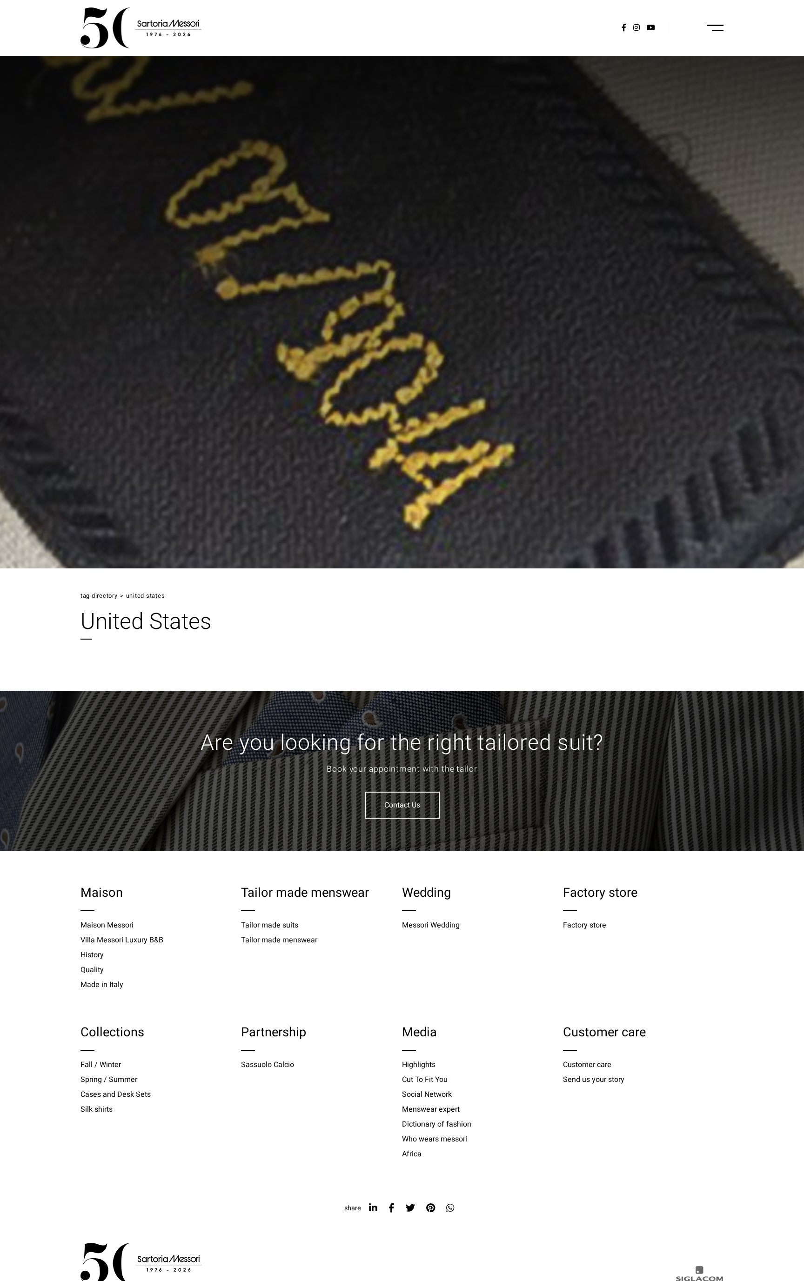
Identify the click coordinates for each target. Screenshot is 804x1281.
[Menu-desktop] (715, 28)
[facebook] (392, 1208)
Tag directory (99, 596)
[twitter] (410, 1208)
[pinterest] (430, 1208)
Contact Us (402, 805)
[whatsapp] (450, 1208)
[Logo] (140, 28)
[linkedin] (373, 1208)
